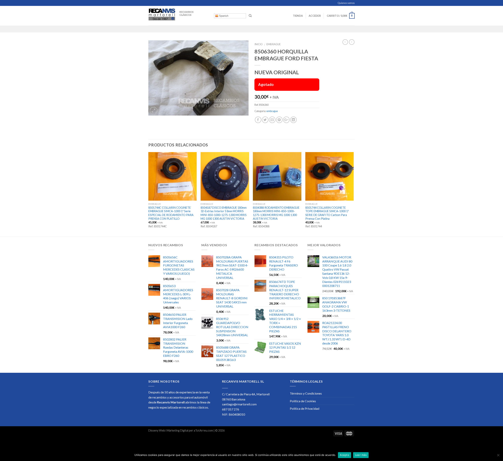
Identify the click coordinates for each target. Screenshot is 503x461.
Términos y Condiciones (306, 393)
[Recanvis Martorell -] (178, 15)
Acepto (344, 454)
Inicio (258, 44)
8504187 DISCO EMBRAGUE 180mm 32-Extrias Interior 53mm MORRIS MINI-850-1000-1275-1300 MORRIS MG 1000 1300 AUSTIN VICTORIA (224, 213)
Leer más (361, 454)
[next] (353, 194)
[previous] (148, 194)
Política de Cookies (303, 401)
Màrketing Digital (177, 430)
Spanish (223, 15)
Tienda (298, 15)
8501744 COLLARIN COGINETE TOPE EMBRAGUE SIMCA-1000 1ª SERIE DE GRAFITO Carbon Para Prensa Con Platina (327, 213)
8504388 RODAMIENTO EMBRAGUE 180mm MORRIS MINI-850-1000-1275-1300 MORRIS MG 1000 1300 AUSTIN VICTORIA (276, 213)
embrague (273, 44)
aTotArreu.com (203, 430)
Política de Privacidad (304, 408)
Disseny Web (157, 430)
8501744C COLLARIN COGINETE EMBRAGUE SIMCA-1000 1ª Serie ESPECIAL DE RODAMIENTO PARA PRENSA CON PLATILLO (171, 213)
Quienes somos (346, 3)
